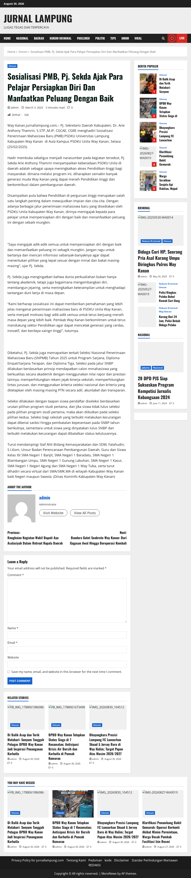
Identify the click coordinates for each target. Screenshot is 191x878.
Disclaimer (121, 860)
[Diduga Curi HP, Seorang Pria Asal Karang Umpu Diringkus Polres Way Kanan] (161, 230)
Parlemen (83, 38)
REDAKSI (95, 865)
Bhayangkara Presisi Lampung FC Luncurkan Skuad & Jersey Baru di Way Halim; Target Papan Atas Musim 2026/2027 (106, 744)
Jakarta (146, 367)
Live (181, 38)
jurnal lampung (38, 18)
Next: (98, 538)
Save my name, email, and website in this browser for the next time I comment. (66, 672)
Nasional (22, 38)
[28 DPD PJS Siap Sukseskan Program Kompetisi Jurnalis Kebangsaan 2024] (161, 357)
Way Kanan (165, 312)
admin (15, 107)
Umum (125, 38)
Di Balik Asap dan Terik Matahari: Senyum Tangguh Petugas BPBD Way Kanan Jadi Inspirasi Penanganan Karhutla (25, 744)
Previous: (35, 538)
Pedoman (95, 860)
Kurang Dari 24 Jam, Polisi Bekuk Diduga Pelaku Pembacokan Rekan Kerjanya (147, 317)
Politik (100, 38)
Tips (113, 38)
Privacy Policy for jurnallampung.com (38, 860)
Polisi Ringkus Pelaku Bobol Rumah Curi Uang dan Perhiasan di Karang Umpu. (147, 292)
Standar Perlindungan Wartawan (155, 860)
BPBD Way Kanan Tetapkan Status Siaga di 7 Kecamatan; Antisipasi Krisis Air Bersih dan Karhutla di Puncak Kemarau (66, 746)
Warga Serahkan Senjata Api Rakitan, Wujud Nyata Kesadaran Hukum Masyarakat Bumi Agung (148, 180)
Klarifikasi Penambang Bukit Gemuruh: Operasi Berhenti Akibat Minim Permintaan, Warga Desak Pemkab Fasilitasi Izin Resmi (148, 156)
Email (12, 643)
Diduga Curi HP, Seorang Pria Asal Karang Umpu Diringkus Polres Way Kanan (160, 261)
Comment (15, 575)
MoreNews (109, 873)
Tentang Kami (76, 860)
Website (13, 657)
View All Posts (85, 513)
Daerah (39, 38)
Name (12, 628)
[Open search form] (163, 38)
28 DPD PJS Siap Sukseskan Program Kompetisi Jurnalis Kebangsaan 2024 (156, 387)
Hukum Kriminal (60, 38)
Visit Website (53, 513)
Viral (138, 38)
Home (7, 38)
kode (108, 860)
